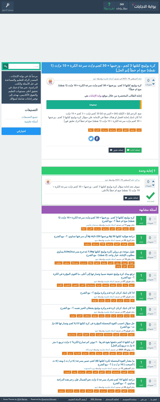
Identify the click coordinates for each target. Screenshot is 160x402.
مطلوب (58, 263)
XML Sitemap (96, 399)
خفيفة (105, 285)
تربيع (70, 353)
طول (131, 263)
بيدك (125, 285)
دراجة (131, 244)
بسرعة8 (75, 263)
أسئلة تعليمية (108, 79)
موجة (125, 263)
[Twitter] (91, 138)
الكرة (97, 130)
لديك (126, 300)
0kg (90, 263)
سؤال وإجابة (122, 8)
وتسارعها (90, 285)
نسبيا (98, 285)
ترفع (131, 285)
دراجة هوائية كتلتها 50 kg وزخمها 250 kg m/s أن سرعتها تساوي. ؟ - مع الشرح (94, 236)
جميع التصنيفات (30, 116)
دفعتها (113, 353)
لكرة (110, 263)
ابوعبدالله (89, 350)
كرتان (120, 300)
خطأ (90, 130)
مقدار (131, 372)
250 (102, 244)
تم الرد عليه (135, 180)
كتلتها (126, 130)
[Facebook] (97, 138)
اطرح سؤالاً (109, 8)
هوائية (124, 244)
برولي (117, 263)
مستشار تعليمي (92, 225)
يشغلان (87, 316)
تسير (89, 372)
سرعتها (95, 244)
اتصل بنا (154, 399)
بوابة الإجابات (95, 95)
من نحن (144, 399)
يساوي (66, 263)
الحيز (79, 316)
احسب (123, 334)
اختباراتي (21, 131)
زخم (76, 391)
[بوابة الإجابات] (143, 6)
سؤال (131, 334)
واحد (118, 266)
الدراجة (69, 391)
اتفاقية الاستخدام (112, 399)
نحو (96, 391)
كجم (119, 130)
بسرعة (81, 372)
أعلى (82, 285)
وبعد (74, 372)
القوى (75, 285)
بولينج (133, 130)
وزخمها (112, 130)
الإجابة (131, 266)
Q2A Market (22, 399)
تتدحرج (83, 263)
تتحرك (111, 391)
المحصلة (108, 334)
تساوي (87, 244)
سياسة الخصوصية (130, 399)
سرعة (104, 130)
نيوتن (92, 353)
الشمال (89, 391)
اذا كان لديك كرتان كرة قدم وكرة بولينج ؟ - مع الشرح (107, 292)
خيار (124, 266)
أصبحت (67, 372)
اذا (132, 300)
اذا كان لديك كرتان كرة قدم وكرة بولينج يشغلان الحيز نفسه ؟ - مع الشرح (97, 308)
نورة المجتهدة (89, 368)
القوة (116, 334)
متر (64, 353)
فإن (82, 391)
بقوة (106, 353)
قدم (107, 300)
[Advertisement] (80, 37)
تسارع (85, 353)
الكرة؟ (77, 353)
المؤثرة (67, 285)
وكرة (101, 300)
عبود (96, 240)
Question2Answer (49, 399)
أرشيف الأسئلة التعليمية (77, 399)
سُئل (140, 79)
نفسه (73, 316)
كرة (139, 130)
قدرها (99, 353)
